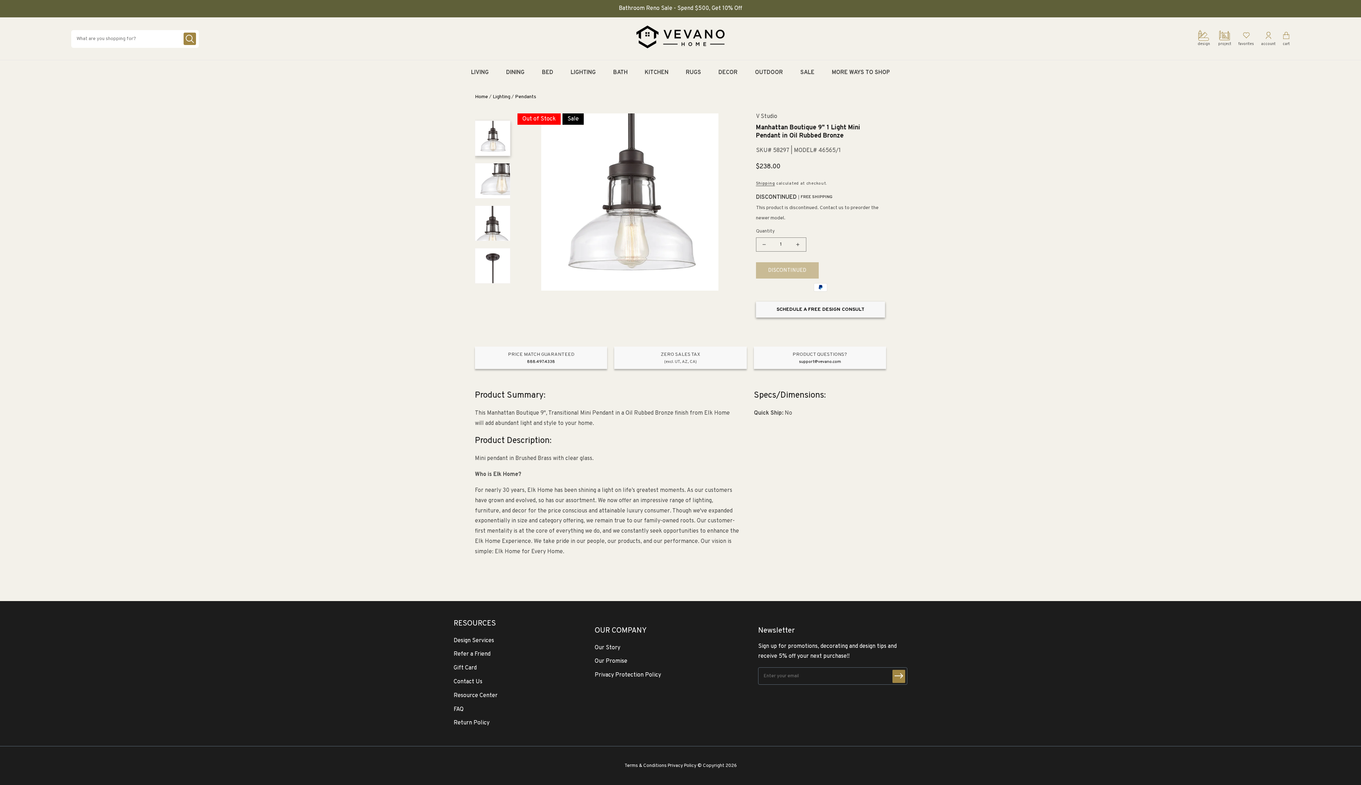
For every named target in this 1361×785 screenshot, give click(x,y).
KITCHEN (656, 72)
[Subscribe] (898, 676)
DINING (515, 72)
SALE (807, 72)
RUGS (693, 72)
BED (547, 72)
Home (481, 97)
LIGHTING (583, 72)
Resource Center (476, 695)
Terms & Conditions (646, 766)
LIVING (480, 72)
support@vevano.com (820, 362)
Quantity (765, 231)
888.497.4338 (541, 362)
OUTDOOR (769, 72)
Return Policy (471, 723)
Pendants (525, 97)
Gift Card (465, 668)
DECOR (728, 72)
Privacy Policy (682, 766)
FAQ (459, 709)
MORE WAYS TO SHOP (861, 72)
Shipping (765, 183)
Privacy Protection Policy (628, 675)
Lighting (501, 97)
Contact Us (468, 681)
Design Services (474, 640)
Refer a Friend (472, 654)
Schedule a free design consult (820, 310)
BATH (620, 72)
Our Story (607, 647)
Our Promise (611, 661)
